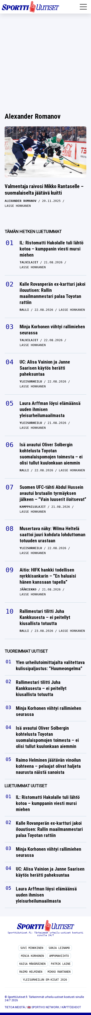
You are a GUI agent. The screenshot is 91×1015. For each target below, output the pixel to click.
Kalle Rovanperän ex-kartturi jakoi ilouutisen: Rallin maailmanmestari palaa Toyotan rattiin (52, 293)
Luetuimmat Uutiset (26, 785)
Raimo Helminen (30, 971)
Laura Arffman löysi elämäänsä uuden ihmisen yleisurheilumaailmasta (50, 409)
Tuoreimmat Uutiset (26, 651)
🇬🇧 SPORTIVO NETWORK (43, 1007)
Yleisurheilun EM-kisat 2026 (45, 979)
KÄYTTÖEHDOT (71, 1007)
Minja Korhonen (32, 956)
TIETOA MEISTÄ (15, 1007)
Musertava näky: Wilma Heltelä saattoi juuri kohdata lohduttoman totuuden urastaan (52, 534)
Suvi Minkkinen (31, 948)
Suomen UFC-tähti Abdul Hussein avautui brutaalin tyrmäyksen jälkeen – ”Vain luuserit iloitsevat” (53, 493)
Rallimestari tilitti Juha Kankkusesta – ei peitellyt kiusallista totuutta (45, 617)
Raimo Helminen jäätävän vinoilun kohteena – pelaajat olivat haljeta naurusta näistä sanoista (48, 766)
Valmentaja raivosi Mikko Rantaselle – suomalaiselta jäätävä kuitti (44, 189)
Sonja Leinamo (59, 948)
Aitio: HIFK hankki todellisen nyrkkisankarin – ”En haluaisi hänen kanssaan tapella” (48, 576)
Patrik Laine (60, 963)
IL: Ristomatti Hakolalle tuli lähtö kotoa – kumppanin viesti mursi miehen (51, 249)
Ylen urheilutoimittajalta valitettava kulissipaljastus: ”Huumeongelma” (50, 666)
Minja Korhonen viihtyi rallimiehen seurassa (52, 330)
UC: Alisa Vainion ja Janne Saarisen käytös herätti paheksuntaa (45, 368)
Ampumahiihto (59, 956)
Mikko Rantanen (59, 971)
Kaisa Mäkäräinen (32, 963)
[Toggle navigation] (83, 7)
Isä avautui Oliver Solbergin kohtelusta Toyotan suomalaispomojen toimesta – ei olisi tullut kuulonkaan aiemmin (51, 454)
